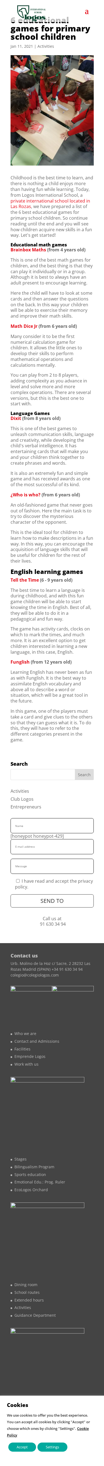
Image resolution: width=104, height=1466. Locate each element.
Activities (45, 46)
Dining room (25, 1284)
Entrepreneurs (26, 807)
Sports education (30, 1174)
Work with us (26, 1064)
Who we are (25, 1033)
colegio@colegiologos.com (35, 975)
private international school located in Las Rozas (50, 204)
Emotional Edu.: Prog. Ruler (39, 1182)
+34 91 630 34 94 (67, 969)
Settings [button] (52, 1446)
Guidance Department (35, 1315)
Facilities (22, 1049)
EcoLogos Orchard (31, 1189)
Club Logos (22, 799)
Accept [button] (22, 1446)
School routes (27, 1292)
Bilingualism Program (34, 1166)
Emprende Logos (29, 1056)
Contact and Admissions (36, 1041)
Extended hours (29, 1300)
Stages (20, 1159)
